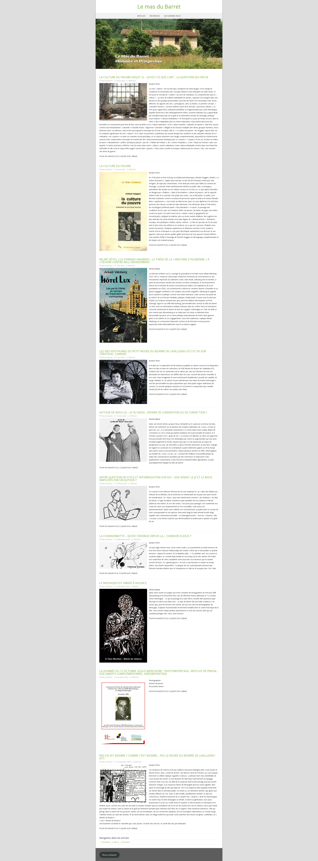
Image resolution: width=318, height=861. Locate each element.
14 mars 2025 (121, 416)
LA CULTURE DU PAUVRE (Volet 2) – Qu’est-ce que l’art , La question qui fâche (153, 77)
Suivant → (128, 842)
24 (122, 842)
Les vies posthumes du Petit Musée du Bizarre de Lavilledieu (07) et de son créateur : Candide (152, 352)
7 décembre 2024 (122, 586)
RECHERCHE (155, 16)
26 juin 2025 (120, 81)
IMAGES (136, 586)
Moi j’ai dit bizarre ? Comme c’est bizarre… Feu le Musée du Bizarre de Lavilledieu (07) (157, 757)
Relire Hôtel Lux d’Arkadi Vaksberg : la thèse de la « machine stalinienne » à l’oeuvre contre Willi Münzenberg (154, 260)
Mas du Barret (107, 81)
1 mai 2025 (120, 265)
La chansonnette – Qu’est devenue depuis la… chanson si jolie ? (145, 536)
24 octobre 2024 (122, 677)
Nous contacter (109, 855)
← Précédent (104, 842)
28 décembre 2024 (123, 539)
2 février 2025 (121, 483)
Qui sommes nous (172, 16)
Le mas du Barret (159, 6)
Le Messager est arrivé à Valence (123, 583)
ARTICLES (141, 16)
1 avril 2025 (120, 357)
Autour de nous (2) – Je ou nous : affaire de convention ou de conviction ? (153, 412)
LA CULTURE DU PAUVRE (115, 166)
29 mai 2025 (120, 169)
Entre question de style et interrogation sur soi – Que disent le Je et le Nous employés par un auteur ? (155, 478)
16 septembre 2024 (123, 762)
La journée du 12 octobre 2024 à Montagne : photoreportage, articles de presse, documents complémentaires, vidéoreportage (158, 672)
